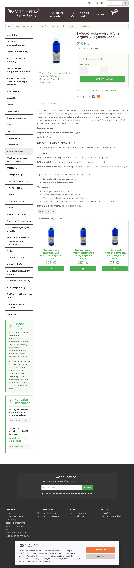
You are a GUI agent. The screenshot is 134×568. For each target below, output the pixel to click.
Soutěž (100, 3)
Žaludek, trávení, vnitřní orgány (18, 272)
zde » (73, 179)
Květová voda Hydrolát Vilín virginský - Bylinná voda (64, 26)
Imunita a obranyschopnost (16, 43)
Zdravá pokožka (15, 264)
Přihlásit (87, 487)
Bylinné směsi (14, 91)
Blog (90, 3)
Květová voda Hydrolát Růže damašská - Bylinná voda (51, 254)
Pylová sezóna (14, 188)
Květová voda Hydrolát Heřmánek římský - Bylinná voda (115, 254)
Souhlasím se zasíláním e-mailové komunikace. (68, 493)
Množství (85, 64)
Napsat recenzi (109, 90)
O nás (8, 513)
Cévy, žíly (11, 98)
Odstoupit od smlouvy (17, 536)
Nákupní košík (84, 14)
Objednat (99, 14)
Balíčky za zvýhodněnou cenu (19, 296)
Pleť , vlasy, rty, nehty (17, 181)
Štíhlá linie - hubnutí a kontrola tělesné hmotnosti (18, 240)
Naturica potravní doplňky (15, 305)
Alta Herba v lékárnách (49, 516)
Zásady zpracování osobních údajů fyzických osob (18, 526)
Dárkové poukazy (78, 513)
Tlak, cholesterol (15, 257)
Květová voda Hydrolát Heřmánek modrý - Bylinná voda (83, 254)
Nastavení (100, 556)
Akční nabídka (76, 516)
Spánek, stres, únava (17, 214)
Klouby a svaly (14, 138)
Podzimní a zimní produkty (16, 60)
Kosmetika (12, 144)
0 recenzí (95, 90)
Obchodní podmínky (16, 532)
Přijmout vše (101, 550)
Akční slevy (12, 35)
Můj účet (73, 14)
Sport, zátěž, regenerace (19, 221)
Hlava (10, 124)
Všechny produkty (16, 287)
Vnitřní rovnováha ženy (18, 280)
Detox (10, 104)
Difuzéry (11, 131)
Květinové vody (24, 26)
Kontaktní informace (48, 513)
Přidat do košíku (103, 79)
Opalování (12, 168)
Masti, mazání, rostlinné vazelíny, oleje (19, 159)
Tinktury (11, 251)
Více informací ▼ (46, 211)
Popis (42, 103)
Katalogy (11, 314)
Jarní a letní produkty (17, 51)
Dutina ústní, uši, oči (17, 118)
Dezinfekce (13, 111)
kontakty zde (16, 446)
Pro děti (11, 194)
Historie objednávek (111, 516)
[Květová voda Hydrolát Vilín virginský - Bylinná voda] (55, 49)
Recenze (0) (55, 103)
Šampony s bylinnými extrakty (18, 229)
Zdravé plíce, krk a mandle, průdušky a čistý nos (17, 81)
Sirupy (10, 208)
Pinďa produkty (15, 174)
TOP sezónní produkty (57, 14)
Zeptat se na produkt (92, 59)
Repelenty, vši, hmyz (17, 201)
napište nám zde (18, 420)
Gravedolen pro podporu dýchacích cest (19, 70)
